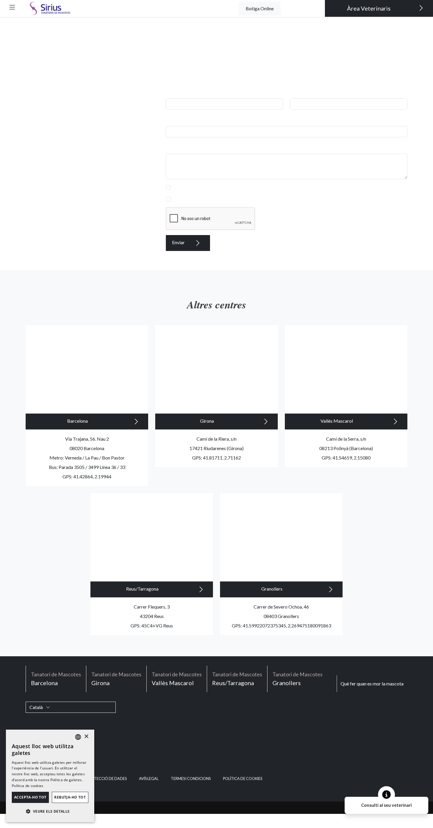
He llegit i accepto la (225, 187)
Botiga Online (260, 8)
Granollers (272, 588)
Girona (207, 421)
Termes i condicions (191, 778)
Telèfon (299, 91)
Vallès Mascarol (337, 421)
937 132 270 (132, 122)
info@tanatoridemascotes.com (113, 169)
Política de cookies (242, 778)
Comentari (178, 146)
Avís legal (148, 778)
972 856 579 (132, 131)
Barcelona (78, 421)
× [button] (86, 736)
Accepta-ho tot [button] (30, 797)
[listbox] (78, 737)
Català (36, 707)
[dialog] (50, 776)
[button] (12, 7)
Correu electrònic (185, 119)
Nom (172, 91)
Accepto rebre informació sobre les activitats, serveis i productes (238, 199)
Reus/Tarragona (142, 588)
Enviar (179, 242)
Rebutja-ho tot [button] (70, 797)
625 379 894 (132, 141)
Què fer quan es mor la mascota (372, 683)
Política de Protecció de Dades (246, 187)
